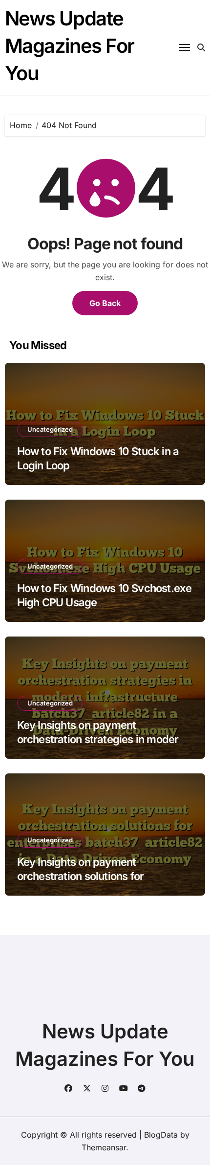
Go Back (105, 303)
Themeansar (104, 1147)
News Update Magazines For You (69, 45)
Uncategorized (50, 429)
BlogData (161, 1135)
